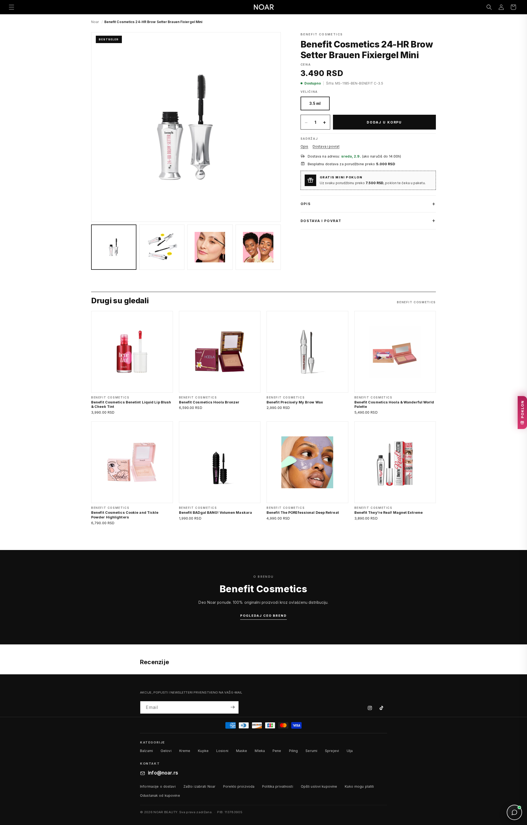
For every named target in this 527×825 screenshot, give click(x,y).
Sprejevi (332, 751)
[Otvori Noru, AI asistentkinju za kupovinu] (514, 812)
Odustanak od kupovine (160, 795)
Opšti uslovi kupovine (319, 786)
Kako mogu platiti (359, 786)
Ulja (350, 751)
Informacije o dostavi (158, 786)
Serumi (311, 751)
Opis (304, 146)
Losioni (222, 751)
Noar (95, 22)
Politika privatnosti (277, 786)
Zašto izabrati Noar (199, 786)
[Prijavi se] (232, 707)
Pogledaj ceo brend (263, 616)
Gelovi (166, 751)
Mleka (260, 751)
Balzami (146, 751)
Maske (241, 751)
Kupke (203, 751)
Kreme (184, 751)
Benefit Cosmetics (322, 34)
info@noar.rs (163, 773)
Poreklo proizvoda (238, 786)
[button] (11, 7)
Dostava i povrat (326, 146)
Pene (277, 751)
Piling (293, 751)
